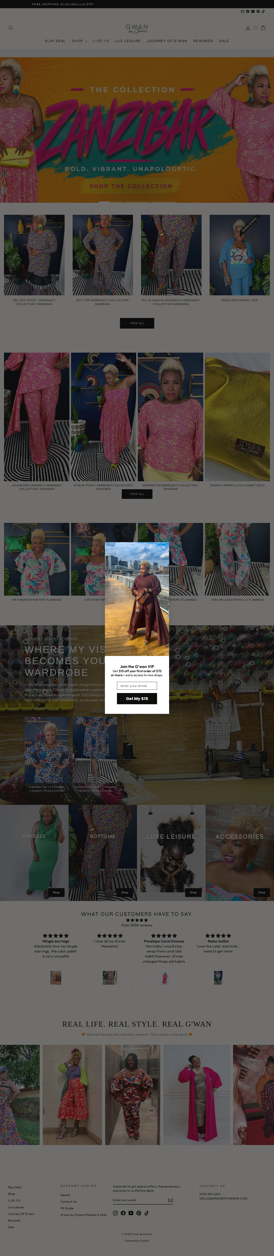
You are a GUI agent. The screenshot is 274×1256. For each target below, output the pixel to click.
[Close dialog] (163, 547)
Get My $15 (137, 698)
